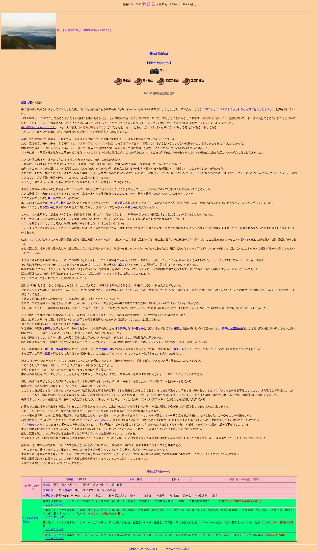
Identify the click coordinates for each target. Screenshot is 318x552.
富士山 (178, 349)
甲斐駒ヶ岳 (105, 349)
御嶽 (77, 323)
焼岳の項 (26, 102)
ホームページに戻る (177, 548)
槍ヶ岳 (65, 202)
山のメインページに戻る (143, 548)
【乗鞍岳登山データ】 (159, 62)
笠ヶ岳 (52, 198)
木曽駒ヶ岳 (236, 328)
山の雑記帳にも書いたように (38, 127)
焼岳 (67, 490)
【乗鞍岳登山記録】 (159, 53)
